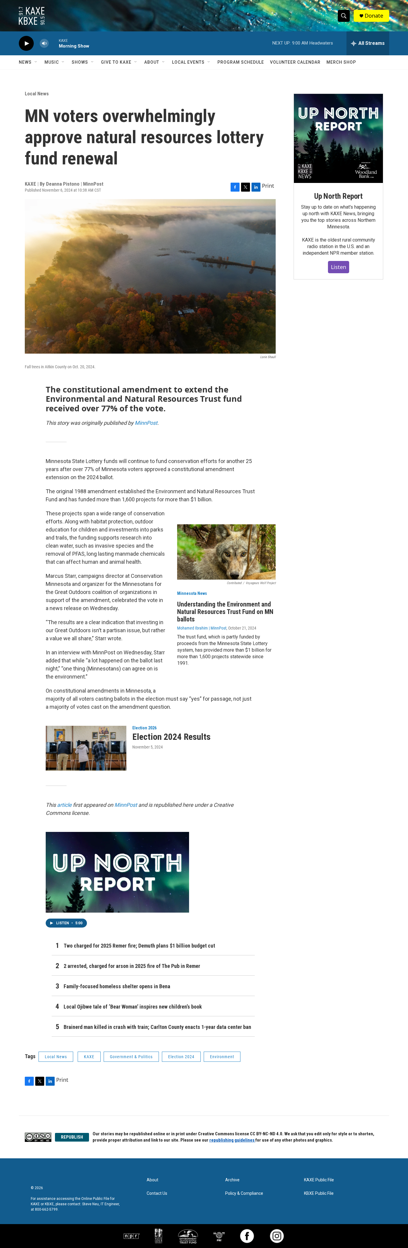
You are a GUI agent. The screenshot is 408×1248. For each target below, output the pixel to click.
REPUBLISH (72, 1137)
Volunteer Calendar (295, 62)
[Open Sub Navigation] (36, 62)
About (151, 62)
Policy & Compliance (244, 1193)
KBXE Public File (319, 1193)
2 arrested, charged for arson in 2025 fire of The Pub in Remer (132, 966)
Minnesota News (192, 593)
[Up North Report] (338, 138)
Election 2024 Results (171, 736)
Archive (232, 1180)
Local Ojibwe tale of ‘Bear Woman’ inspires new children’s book (133, 1006)
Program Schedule (240, 62)
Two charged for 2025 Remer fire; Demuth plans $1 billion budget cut (139, 946)
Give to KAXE (116, 62)
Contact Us (157, 1193)
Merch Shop (341, 62)
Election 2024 (181, 1056)
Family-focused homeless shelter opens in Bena (117, 986)
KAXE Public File (319, 1180)
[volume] (44, 43)
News (25, 62)
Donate (374, 16)
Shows (80, 62)
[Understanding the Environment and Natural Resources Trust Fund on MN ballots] (226, 552)
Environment (222, 1056)
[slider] (54, 43)
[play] (26, 43)
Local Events (188, 62)
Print (268, 185)
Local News (37, 94)
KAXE (89, 1056)
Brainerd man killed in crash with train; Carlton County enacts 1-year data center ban (157, 1027)
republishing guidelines (232, 1140)
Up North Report (338, 196)
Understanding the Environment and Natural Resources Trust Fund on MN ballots (225, 612)
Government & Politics (131, 1056)
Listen (338, 267)
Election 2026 (144, 727)
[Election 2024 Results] (86, 748)
